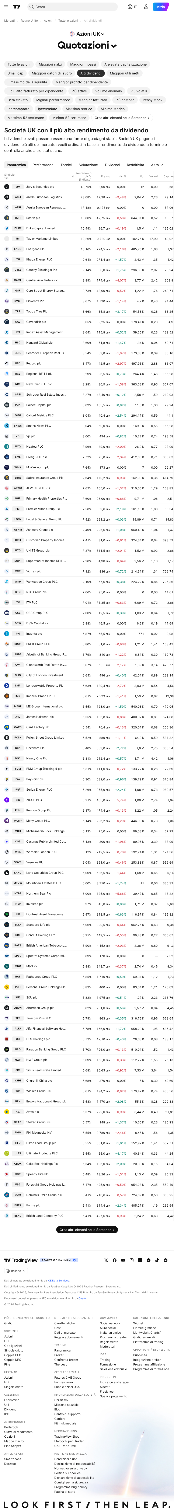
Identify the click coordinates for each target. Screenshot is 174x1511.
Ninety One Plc (36, 758)
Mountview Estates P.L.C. (44, 883)
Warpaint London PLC (41, 852)
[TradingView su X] (106, 1260)
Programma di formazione (151, 1369)
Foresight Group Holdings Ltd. (46, 1184)
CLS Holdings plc (38, 1039)
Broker (58, 1355)
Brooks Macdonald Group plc (46, 1101)
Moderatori (107, 1346)
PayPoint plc (35, 779)
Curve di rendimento (18, 1432)
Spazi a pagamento (113, 1396)
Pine (7, 1364)
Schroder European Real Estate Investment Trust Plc (46, 353)
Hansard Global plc (39, 342)
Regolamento (109, 1342)
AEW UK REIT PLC (38, 488)
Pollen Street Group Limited (45, 737)
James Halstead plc (40, 716)
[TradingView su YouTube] (123, 1260)
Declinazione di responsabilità (74, 1463)
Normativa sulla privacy (70, 1468)
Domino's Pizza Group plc (44, 1195)
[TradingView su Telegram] (149, 1260)
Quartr (82, 1298)
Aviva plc (32, 1111)
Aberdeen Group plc (40, 1008)
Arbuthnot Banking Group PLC (46, 654)
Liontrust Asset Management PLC (46, 914)
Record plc (33, 363)
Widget (138, 1323)
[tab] (19, 64)
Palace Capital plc (38, 405)
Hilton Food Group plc (41, 1143)
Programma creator (113, 1337)
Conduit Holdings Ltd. (41, 935)
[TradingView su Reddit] (165, 1260)
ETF (7, 1341)
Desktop (10, 1463)
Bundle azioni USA (67, 1387)
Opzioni (9, 1436)
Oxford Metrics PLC (40, 415)
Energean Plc (35, 249)
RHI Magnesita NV (39, 1132)
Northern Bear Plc (38, 893)
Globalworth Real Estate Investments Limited (46, 665)
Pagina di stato (64, 1491)
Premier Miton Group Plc (43, 509)
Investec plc (34, 904)
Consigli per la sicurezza (71, 1482)
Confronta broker (66, 1359)
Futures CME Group (67, 1377)
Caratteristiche (64, 1323)
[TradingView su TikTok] (157, 1260)
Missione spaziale (66, 1404)
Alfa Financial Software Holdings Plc (46, 1028)
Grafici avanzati (144, 1337)
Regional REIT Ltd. (39, 373)
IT (135, 7)
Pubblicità (140, 1355)
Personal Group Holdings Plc (46, 987)
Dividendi (10, 1409)
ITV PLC (32, 602)
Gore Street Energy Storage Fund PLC (46, 290)
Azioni (8, 1336)
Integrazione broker (147, 1359)
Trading (105, 1359)
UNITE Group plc (38, 550)
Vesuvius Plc (35, 862)
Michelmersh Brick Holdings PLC (46, 831)
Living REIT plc (36, 457)
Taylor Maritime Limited (42, 238)
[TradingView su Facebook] (115, 1260)
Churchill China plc (39, 1080)
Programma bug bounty (70, 1487)
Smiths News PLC (38, 425)
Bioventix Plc (35, 301)
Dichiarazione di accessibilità (74, 1477)
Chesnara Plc (35, 748)
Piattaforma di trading (148, 1342)
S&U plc (31, 997)
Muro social (108, 1328)
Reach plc (33, 218)
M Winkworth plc (37, 467)
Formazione (108, 1364)
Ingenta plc (34, 633)
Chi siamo (61, 1400)
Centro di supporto (67, 1414)
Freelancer (107, 1391)
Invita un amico (110, 1332)
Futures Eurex (63, 1382)
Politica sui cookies (67, 1473)
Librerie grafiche (144, 1328)
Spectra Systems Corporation (46, 956)
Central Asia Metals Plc (42, 280)
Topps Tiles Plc (36, 311)
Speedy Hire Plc (37, 1174)
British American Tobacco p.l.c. (46, 945)
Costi (57, 1328)
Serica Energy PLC (39, 789)
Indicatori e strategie (114, 1382)
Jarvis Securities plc (40, 186)
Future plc (33, 1205)
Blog (57, 1409)
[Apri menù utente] (146, 7)
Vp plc (30, 436)
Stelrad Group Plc (38, 1122)
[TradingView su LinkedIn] (140, 1260)
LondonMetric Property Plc (44, 685)
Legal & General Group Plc (44, 519)
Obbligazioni (13, 1345)
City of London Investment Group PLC (46, 675)
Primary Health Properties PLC (46, 498)
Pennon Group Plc (38, 810)
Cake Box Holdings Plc (42, 1163)
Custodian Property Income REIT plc (46, 540)
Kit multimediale (65, 1423)
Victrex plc (33, 571)
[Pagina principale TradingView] (17, 7)
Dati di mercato (65, 1332)
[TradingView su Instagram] (132, 1260)
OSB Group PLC (37, 613)
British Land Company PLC (44, 1215)
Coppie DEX (12, 1359)
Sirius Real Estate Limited (43, 1070)
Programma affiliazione (149, 1364)
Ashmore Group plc (39, 529)
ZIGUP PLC (34, 800)
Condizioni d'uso (65, 1459)
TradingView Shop (67, 1436)
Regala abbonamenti (68, 1337)
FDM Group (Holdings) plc (44, 768)
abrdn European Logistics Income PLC (46, 197)
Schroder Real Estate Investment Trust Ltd (46, 394)
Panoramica (62, 1350)
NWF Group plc (37, 1059)
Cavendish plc (36, 321)
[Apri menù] (6, 7)
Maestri (105, 1387)
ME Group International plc (44, 706)
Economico (11, 1400)
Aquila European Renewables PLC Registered (46, 207)
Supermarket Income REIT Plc (46, 561)
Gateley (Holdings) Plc (41, 270)
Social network (110, 1323)
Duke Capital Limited (40, 228)
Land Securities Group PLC (45, 872)
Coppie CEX (12, 1355)
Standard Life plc (38, 924)
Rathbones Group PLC (41, 976)
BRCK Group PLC (38, 644)
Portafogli (11, 1427)
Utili (6, 1404)
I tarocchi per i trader (69, 1441)
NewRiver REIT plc (39, 384)
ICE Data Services (58, 1280)
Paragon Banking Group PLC (46, 1049)
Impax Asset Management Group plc (46, 332)
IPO (6, 1414)
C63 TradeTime (65, 1446)
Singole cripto (13, 1350)
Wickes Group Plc (38, 1091)
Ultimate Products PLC (42, 1153)
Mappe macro (14, 1441)
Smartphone (12, 1459)
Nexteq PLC (34, 446)
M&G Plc (32, 966)
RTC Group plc (36, 592)
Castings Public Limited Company (46, 841)
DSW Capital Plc (37, 623)
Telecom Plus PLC (38, 1018)
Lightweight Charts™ (147, 1332)
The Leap (60, 1364)
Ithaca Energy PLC (39, 259)
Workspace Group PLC (42, 581)
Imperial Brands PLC (40, 696)
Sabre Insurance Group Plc (44, 477)
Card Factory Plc (38, 727)
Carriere (59, 1418)
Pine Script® (12, 1446)
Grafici (8, 1323)
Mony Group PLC (38, 820)
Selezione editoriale (113, 1369)
